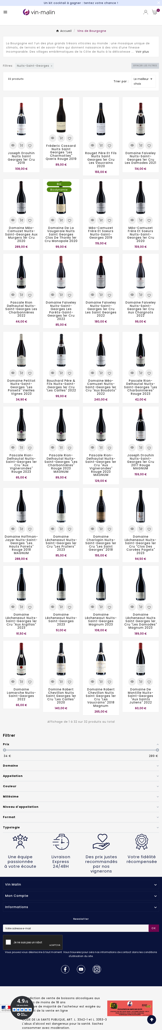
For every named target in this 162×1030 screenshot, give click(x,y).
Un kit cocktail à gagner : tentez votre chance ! (81, 3)
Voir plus (142, 52)
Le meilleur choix (144, 81)
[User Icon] (145, 12)
